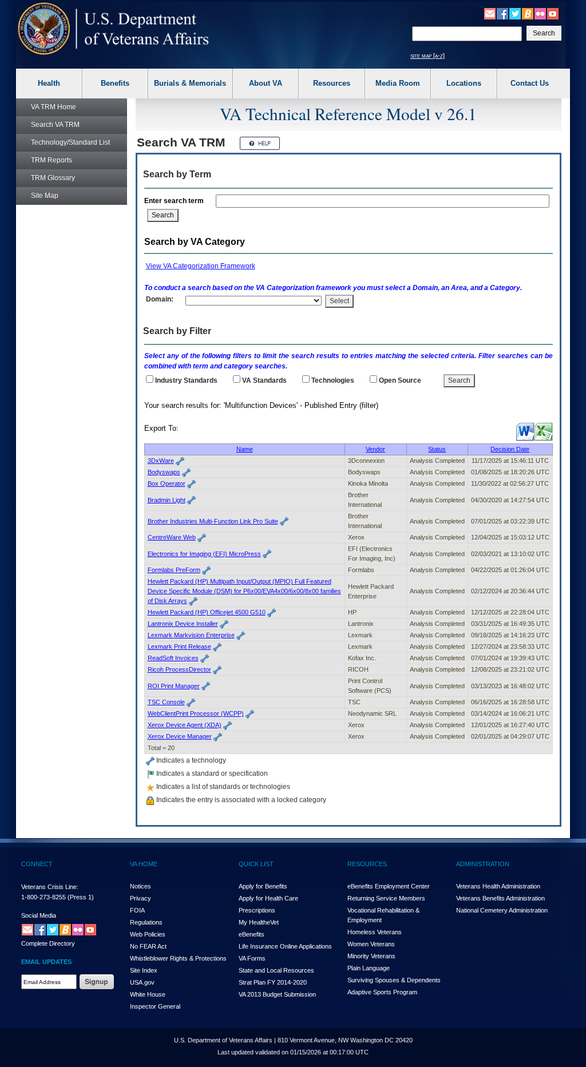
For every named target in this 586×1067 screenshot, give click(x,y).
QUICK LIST (256, 863)
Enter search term (175, 201)
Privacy (140, 898)
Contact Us (529, 83)
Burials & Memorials (190, 83)
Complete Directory (48, 943)
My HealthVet (259, 922)
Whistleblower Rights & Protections (178, 958)
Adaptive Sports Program (382, 992)
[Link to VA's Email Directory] (490, 13)
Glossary (53, 178)
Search (55, 125)
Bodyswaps (164, 472)
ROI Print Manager (174, 686)
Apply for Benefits (263, 886)
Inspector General (155, 1006)
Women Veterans (371, 944)
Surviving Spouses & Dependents (394, 980)
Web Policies (147, 934)
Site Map (44, 196)
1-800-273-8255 (43, 897)
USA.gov (142, 982)
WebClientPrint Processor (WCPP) (196, 713)
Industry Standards (186, 380)
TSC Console (166, 702)
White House (147, 994)
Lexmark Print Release (179, 646)
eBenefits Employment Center (388, 886)
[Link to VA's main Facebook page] (502, 13)
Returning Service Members (386, 898)
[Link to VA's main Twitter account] (515, 13)
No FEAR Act (148, 946)
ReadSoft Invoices (173, 658)
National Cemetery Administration (502, 910)
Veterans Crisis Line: (49, 886)
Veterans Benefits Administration (500, 898)
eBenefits (251, 934)
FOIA (137, 910)
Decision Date (509, 449)
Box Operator (166, 483)
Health (49, 83)
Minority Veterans (371, 956)
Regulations (146, 922)
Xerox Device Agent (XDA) (184, 724)
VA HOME (143, 863)
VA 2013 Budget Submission (277, 994)
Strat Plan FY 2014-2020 (273, 982)
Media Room (397, 83)
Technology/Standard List (70, 142)
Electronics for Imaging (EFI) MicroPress (204, 553)
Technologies (332, 380)
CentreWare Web (172, 537)
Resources (331, 83)
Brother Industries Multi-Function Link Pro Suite (213, 521)
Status (437, 449)
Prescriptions (257, 910)
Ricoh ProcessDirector (179, 669)
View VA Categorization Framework (200, 266)
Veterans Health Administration (498, 886)
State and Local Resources (276, 970)
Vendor (375, 449)
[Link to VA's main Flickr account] (540, 13)
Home (53, 107)
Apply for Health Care (268, 898)
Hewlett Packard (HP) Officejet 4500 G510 (207, 612)
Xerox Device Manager (180, 736)
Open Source (400, 380)
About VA (265, 83)
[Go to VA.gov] (113, 29)
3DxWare (161, 460)
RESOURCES (367, 863)
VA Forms (252, 958)
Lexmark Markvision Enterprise (191, 635)
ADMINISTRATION (482, 863)
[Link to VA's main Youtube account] (553, 13)
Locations (463, 83)
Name (244, 449)
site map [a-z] (427, 55)
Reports (51, 160)
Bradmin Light (166, 500)
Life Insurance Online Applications (285, 946)
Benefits (115, 83)
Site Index (143, 970)
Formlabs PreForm (174, 569)
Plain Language (368, 968)
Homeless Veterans (374, 932)
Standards (264, 380)
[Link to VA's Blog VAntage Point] (527, 13)
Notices (140, 886)
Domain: (159, 299)
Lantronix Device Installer (183, 623)
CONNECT (37, 863)
